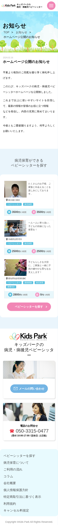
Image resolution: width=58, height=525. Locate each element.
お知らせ (21, 32)
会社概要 (10, 483)
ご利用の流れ (13, 469)
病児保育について (16, 462)
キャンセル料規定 (16, 510)
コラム (8, 476)
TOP (6, 32)
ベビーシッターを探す (29, 306)
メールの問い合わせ (31, 388)
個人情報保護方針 (16, 490)
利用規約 (10, 503)
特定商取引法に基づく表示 (22, 497)
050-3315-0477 (29, 431)
